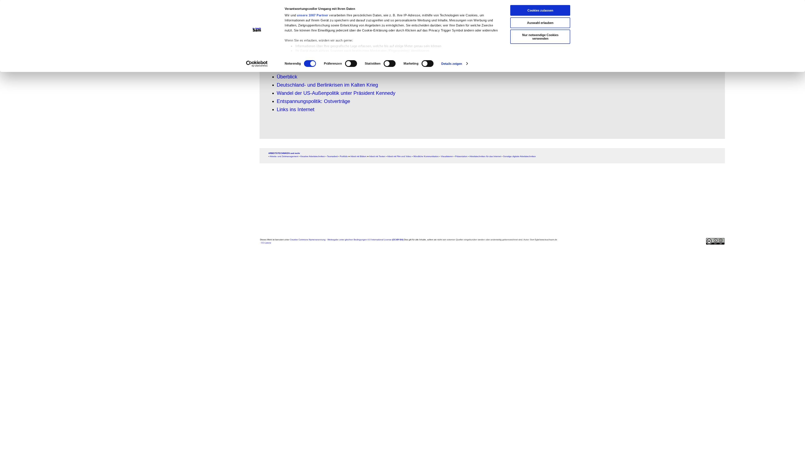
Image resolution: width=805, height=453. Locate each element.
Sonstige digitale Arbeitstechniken (519, 156)
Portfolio (344, 156)
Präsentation (461, 156)
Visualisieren (447, 156)
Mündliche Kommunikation (426, 156)
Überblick (287, 76)
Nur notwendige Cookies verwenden (540, 36)
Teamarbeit (332, 156)
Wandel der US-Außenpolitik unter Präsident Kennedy (336, 93)
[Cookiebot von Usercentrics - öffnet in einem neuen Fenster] (257, 64)
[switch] (351, 63)
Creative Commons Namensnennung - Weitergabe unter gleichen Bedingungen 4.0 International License (346, 239)
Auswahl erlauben (540, 23)
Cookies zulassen (540, 10)
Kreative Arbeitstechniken (312, 156)
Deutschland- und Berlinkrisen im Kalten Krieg (327, 85)
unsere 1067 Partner (312, 15)
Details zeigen (451, 63)
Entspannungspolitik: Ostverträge (313, 101)
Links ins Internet (295, 109)
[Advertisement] (386, 201)
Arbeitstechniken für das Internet (485, 156)
